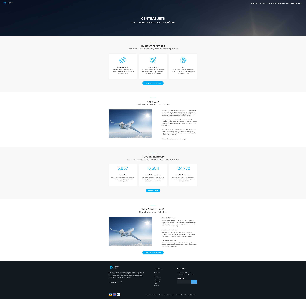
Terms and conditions (151, 295)
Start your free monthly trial (153, 83)
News (155, 275)
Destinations (281, 3)
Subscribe (157, 281)
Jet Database (158, 277)
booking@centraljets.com (186, 275)
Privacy (161, 295)
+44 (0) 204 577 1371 (184, 272)
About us (156, 285)
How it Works (157, 279)
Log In (155, 283)
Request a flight (153, 190)
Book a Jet (157, 272)
